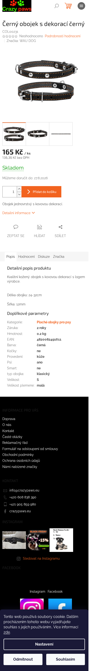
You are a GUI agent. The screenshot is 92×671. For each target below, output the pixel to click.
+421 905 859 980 (22, 504)
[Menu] (81, 6)
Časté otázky (12, 437)
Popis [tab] (10, 256)
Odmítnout (23, 659)
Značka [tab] (58, 256)
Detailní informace (16, 213)
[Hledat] (56, 6)
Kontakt (8, 431)
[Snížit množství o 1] (19, 194)
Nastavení (44, 644)
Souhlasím (65, 659)
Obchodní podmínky (18, 455)
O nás (6, 425)
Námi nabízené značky (19, 467)
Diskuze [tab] (44, 256)
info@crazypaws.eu (24, 490)
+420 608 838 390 (22, 497)
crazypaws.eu (20, 511)
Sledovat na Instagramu (41, 558)
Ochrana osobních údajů (21, 461)
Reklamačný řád (15, 443)
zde (7, 632)
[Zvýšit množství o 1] (19, 189)
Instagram (37, 591)
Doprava (8, 419)
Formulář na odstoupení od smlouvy (30, 449)
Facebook (55, 591)
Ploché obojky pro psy (54, 322)
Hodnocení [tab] (26, 256)
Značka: (21, 41)
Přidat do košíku (44, 192)
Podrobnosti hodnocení (62, 36)
